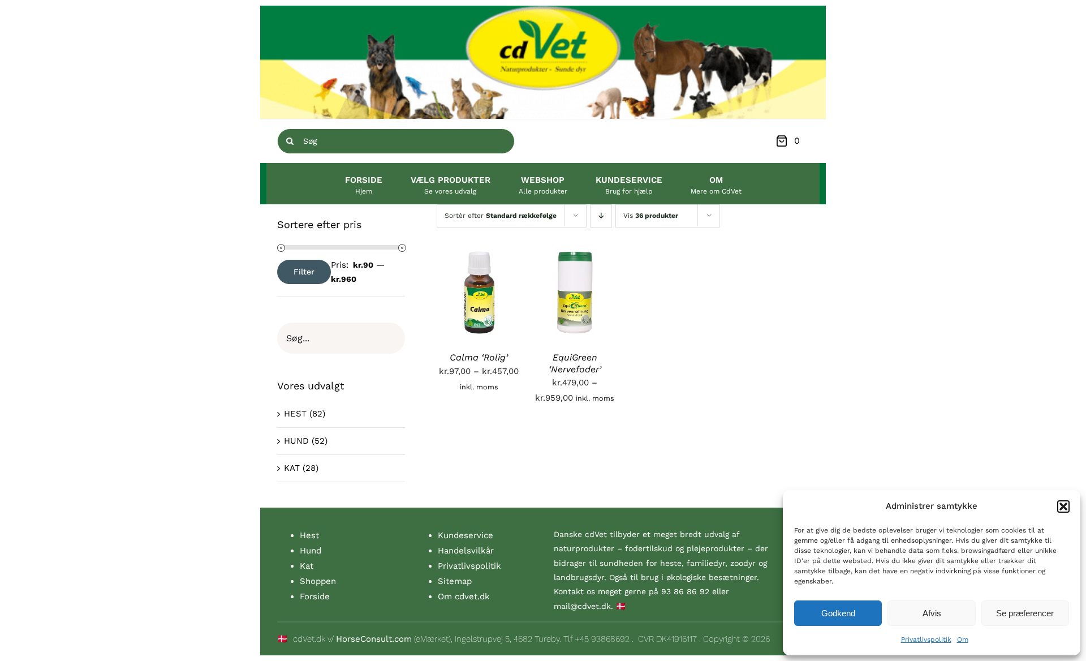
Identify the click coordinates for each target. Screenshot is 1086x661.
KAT (292, 468)
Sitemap (455, 581)
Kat (306, 566)
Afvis (932, 613)
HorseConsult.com (374, 639)
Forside (315, 596)
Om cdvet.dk (464, 596)
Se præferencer (1025, 613)
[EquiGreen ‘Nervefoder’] (575, 257)
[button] (1063, 506)
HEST (295, 414)
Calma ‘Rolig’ (479, 357)
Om (962, 639)
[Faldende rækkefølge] (601, 216)
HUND (296, 441)
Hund (310, 551)
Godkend (838, 613)
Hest (309, 535)
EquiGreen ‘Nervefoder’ (575, 363)
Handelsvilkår (466, 551)
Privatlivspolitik (926, 639)
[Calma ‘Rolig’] (479, 257)
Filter (304, 271)
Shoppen (318, 581)
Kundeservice (465, 535)
